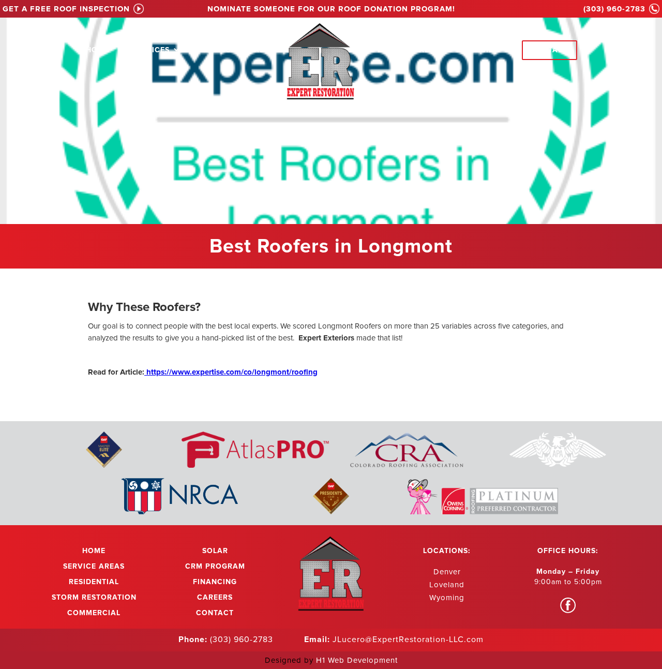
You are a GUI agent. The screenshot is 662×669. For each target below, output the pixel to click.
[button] (156, 48)
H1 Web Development (357, 660)
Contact (549, 50)
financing (478, 50)
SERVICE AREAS (233, 50)
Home (97, 50)
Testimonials (405, 50)
